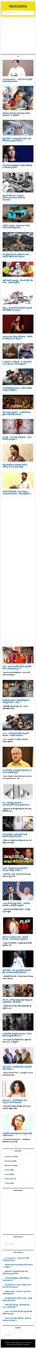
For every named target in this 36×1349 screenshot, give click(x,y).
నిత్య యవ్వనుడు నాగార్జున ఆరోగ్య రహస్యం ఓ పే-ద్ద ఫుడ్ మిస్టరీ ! (15, 466)
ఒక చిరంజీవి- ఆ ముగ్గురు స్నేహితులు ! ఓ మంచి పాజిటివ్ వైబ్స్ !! (17, 771)
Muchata (18, 7)
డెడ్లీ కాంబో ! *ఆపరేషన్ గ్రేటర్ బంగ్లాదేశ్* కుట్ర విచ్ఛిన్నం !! (17, 1068)
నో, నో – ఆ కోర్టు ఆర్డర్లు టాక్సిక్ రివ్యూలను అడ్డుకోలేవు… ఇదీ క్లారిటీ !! (17, 1001)
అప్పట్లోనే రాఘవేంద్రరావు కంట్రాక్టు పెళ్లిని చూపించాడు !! (17, 1134)
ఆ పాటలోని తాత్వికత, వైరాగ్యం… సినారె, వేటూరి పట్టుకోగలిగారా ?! (17, 1035)
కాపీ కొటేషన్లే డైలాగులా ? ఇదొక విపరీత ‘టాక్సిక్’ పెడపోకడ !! (17, 389)
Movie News (8, 1166)
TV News (7, 1183)
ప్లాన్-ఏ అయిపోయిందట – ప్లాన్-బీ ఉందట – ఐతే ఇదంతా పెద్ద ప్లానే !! (15, 938)
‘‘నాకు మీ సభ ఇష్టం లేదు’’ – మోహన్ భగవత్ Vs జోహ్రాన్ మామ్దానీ (16, 904)
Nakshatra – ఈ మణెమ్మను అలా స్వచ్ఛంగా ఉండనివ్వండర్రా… (15, 1101)
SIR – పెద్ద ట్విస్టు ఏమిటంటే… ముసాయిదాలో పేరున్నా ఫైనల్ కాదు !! (16, 804)
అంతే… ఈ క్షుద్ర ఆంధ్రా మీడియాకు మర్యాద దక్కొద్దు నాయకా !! (15, 869)
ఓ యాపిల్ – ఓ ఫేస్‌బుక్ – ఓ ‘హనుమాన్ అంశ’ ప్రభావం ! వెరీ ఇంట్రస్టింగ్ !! (17, 363)
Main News (8, 1161)
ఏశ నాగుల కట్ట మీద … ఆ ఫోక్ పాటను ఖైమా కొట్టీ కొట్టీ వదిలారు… (17, 413)
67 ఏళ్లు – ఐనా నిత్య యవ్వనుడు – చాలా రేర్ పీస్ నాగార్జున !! (17, 438)
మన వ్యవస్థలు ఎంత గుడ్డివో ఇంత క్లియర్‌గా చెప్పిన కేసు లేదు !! (15, 835)
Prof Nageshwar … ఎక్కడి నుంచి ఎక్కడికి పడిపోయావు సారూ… (17, 80)
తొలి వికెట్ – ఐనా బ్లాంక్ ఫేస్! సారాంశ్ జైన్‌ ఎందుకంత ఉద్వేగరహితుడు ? (17, 971)
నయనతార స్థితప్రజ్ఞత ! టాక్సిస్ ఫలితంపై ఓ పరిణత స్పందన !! (17, 166)
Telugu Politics (9, 1179)
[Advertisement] (18, 35)
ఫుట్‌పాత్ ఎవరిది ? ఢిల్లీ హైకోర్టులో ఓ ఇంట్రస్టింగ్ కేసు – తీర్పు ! (16, 701)
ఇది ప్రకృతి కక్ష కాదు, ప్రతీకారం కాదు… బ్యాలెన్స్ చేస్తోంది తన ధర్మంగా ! (16, 255)
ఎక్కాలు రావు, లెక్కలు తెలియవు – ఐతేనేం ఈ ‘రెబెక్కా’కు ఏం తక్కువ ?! (17, 338)
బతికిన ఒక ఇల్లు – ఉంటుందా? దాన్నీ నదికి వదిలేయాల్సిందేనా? (16, 227)
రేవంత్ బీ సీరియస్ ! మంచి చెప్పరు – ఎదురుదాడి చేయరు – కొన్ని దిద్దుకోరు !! (17, 493)
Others (7, 1175)
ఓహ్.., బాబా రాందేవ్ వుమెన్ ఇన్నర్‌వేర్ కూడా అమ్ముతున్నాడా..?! (17, 668)
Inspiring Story (9, 1157)
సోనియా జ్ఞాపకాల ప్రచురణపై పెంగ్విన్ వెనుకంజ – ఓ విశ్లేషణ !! (16, 114)
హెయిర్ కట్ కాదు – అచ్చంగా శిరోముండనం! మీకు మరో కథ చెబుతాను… (14, 198)
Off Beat (7, 1170)
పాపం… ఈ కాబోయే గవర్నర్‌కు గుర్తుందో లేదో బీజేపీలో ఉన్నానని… (17, 309)
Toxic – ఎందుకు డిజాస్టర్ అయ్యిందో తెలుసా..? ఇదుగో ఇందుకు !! (16, 734)
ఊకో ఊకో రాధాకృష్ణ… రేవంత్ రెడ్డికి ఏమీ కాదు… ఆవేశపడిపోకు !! (18, 281)
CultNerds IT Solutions (22, 1344)
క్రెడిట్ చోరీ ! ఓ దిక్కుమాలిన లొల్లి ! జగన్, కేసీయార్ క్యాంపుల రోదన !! (17, 140)
